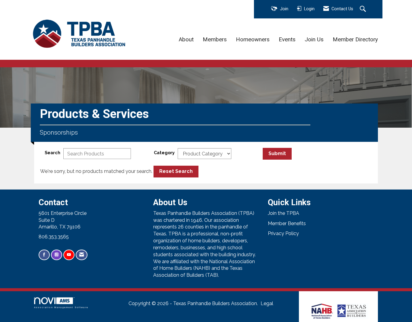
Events (287, 39)
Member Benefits (287, 223)
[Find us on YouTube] (68, 255)
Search (52, 152)
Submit (277, 153)
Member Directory (355, 39)
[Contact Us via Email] (81, 255)
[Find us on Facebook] (44, 255)
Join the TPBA (283, 213)
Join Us (314, 39)
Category (164, 152)
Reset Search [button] (176, 171)
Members (215, 39)
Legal (267, 303)
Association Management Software (61, 307)
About (186, 39)
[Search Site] (363, 9)
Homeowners (253, 39)
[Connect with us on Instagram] (56, 255)
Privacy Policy (283, 233)
